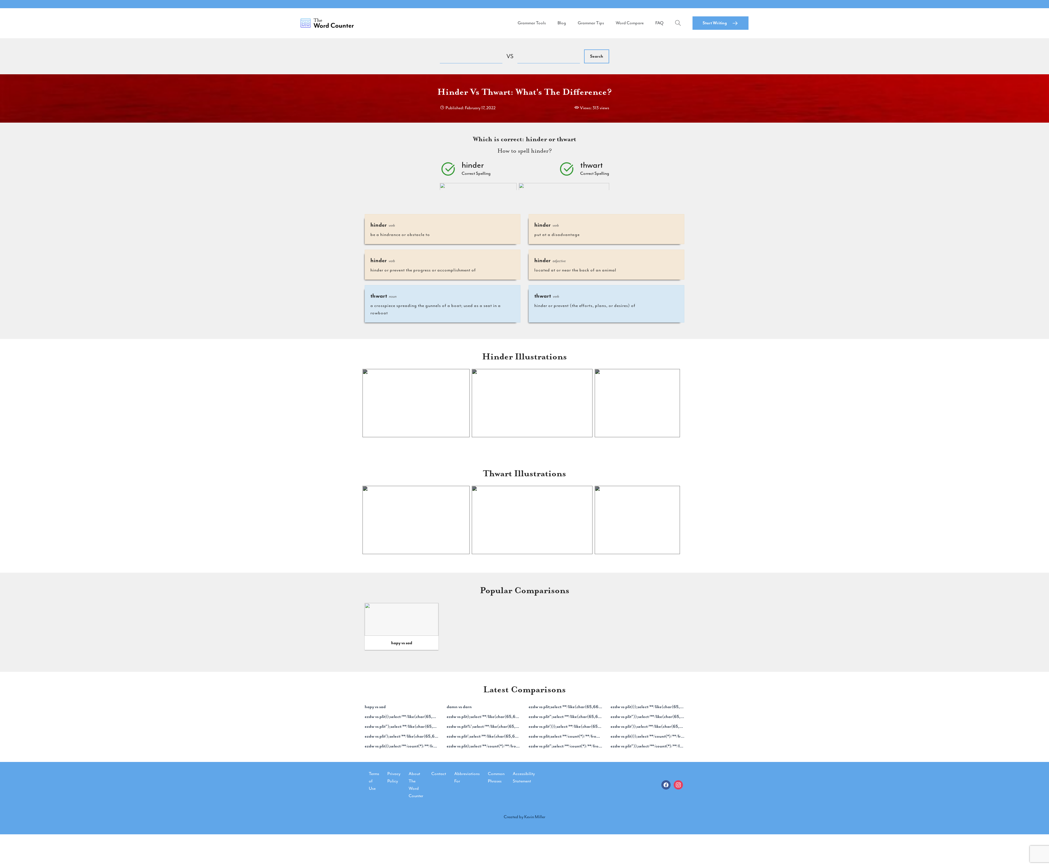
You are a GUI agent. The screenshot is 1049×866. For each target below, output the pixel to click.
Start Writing (715, 23)
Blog (562, 23)
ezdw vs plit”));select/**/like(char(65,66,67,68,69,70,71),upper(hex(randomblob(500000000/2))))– (647, 716)
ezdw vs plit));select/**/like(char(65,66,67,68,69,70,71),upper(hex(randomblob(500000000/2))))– (401, 716)
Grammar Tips (591, 23)
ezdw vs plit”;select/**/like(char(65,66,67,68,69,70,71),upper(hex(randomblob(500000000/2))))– (565, 716)
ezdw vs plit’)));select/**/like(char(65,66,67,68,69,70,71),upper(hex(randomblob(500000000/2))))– (565, 726)
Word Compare (630, 23)
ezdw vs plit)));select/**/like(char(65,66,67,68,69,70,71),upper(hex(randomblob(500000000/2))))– (647, 707)
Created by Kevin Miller (524, 817)
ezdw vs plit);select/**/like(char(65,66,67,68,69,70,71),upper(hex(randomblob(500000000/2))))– (483, 716)
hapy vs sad (401, 643)
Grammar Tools (532, 23)
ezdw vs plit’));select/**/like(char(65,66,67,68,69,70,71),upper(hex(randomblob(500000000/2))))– (647, 726)
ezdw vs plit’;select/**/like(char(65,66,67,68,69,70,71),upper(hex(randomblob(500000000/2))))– (483, 736)
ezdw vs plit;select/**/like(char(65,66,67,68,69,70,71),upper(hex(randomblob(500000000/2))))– (565, 707)
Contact (438, 773)
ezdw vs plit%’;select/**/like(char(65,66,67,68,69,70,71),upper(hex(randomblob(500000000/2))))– (483, 726)
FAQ (659, 23)
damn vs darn (459, 707)
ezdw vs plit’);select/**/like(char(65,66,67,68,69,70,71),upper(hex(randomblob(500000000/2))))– (401, 736)
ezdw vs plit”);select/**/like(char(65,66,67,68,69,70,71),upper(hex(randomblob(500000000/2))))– (401, 726)
